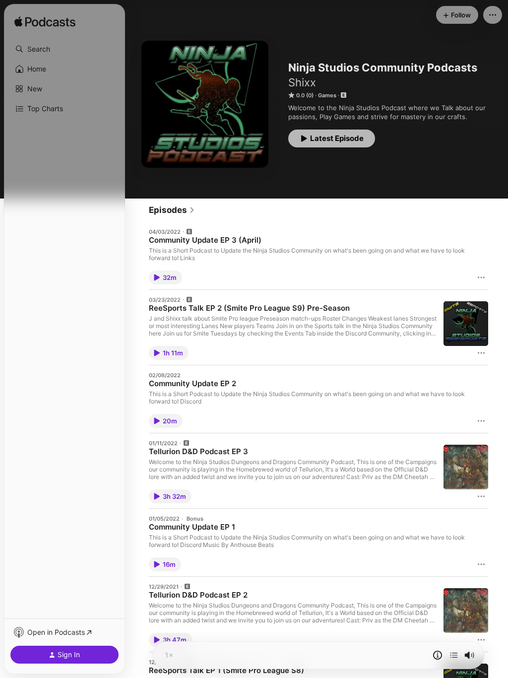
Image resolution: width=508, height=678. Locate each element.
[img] (44, 22)
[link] (172, 209)
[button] (64, 49)
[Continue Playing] (454, 655)
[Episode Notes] (438, 655)
